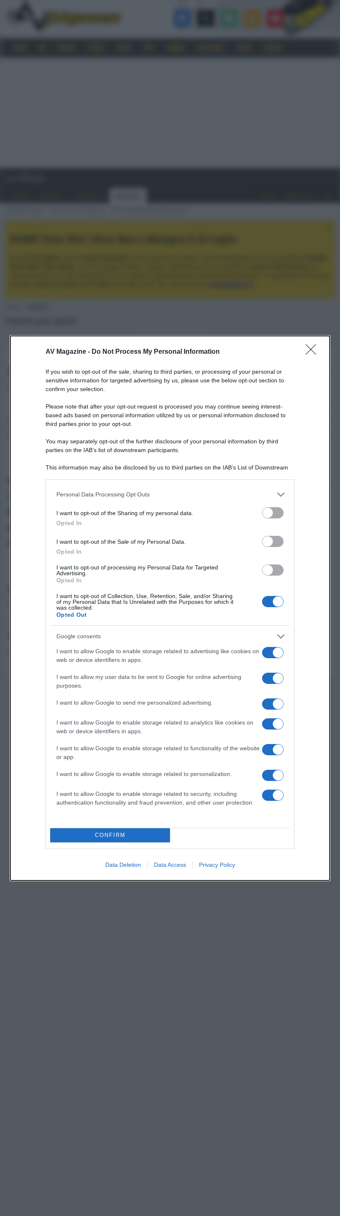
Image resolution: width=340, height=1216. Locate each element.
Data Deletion (123, 864)
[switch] (273, 512)
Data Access (170, 864)
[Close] (313, 352)
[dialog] (170, 608)
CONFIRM (110, 835)
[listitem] (170, 494)
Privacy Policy (217, 864)
